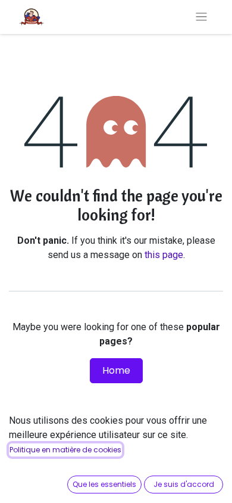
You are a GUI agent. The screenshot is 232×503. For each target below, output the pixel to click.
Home (116, 370)
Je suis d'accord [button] (183, 484)
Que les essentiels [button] (104, 484)
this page (164, 254)
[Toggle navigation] (201, 17)
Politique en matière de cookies (65, 450)
